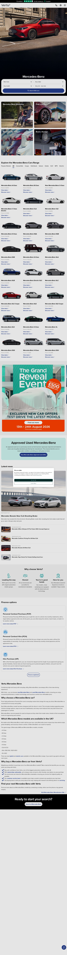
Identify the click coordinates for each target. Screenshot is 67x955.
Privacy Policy (39, 475)
